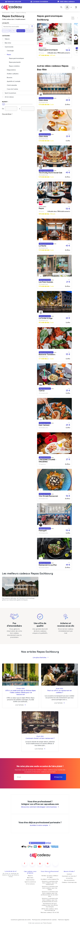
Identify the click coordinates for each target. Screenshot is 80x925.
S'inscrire (58, 777)
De (3, 108)
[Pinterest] (47, 863)
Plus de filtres (6, 114)
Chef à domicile (12, 85)
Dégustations (11, 70)
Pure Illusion (47, 923)
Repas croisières (14, 66)
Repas (13, 12)
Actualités (69, 878)
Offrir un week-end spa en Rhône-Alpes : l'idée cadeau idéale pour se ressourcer (20, 692)
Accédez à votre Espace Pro (50, 879)
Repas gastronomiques (16, 58)
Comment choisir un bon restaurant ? (40, 738)
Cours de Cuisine (12, 89)
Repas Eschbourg (21, 12)
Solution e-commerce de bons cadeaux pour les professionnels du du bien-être (50, 894)
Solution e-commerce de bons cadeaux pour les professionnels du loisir (50, 900)
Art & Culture (9, 97)
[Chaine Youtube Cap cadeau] (40, 863)
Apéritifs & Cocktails (13, 81)
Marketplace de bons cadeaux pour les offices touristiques (50, 905)
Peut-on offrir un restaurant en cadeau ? (59, 691)
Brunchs (9, 77)
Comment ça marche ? (69, 876)
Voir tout (72, 17)
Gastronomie (6, 12)
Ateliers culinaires (13, 73)
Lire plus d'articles (39, 657)
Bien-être (8, 43)
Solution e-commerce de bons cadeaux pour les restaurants (50, 882)
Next (75, 37)
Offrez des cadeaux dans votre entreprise (50, 909)
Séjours (7, 39)
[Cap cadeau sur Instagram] (32, 863)
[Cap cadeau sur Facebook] (24, 863)
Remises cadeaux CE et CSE (50, 912)
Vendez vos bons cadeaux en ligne (49, 876)
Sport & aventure (10, 93)
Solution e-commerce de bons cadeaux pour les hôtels (50, 888)
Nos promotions (69, 880)
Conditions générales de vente (21, 919)
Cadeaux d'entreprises (69, 882)
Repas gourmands (15, 62)
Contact (69, 874)
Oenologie (10, 50)
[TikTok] (55, 863)
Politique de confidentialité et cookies (44, 919)
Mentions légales (63, 919)
